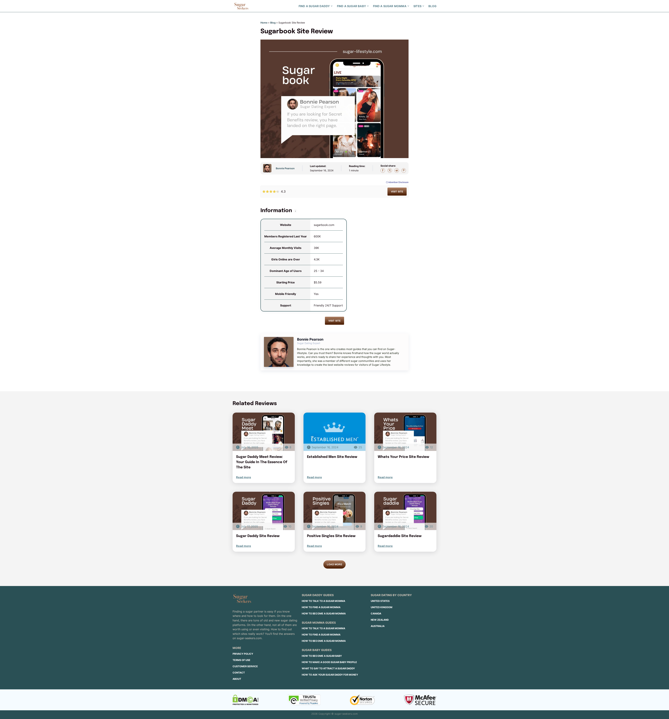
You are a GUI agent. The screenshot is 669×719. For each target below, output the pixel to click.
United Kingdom (381, 607)
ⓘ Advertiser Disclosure (397, 182)
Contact (239, 672)
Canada (376, 613)
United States (380, 600)
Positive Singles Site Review (331, 536)
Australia (378, 626)
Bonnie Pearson (285, 168)
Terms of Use (241, 660)
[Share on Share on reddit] (396, 170)
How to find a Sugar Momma (321, 607)
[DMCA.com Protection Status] (245, 700)
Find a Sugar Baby (351, 6)
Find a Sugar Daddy (314, 6)
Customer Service (245, 666)
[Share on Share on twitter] (389, 170)
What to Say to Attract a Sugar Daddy (328, 668)
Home (263, 22)
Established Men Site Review (332, 457)
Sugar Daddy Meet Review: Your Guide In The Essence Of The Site (261, 462)
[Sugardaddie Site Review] (405, 511)
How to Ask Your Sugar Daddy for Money (330, 674)
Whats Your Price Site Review (403, 457)
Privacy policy (243, 653)
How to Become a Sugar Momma (324, 613)
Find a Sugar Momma (389, 6)
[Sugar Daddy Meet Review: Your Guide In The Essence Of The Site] (264, 432)
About (237, 678)
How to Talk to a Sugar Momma (323, 600)
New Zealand (380, 619)
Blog (432, 6)
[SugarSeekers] (241, 6)
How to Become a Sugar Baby (322, 655)
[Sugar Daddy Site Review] (264, 511)
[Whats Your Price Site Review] (405, 432)
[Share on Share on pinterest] (403, 170)
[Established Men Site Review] (334, 432)
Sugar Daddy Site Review (257, 536)
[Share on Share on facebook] (382, 170)
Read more (243, 477)
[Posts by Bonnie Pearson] (268, 168)
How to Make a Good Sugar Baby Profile (329, 662)
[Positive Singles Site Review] (334, 511)
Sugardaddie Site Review (399, 536)
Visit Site (397, 191)
